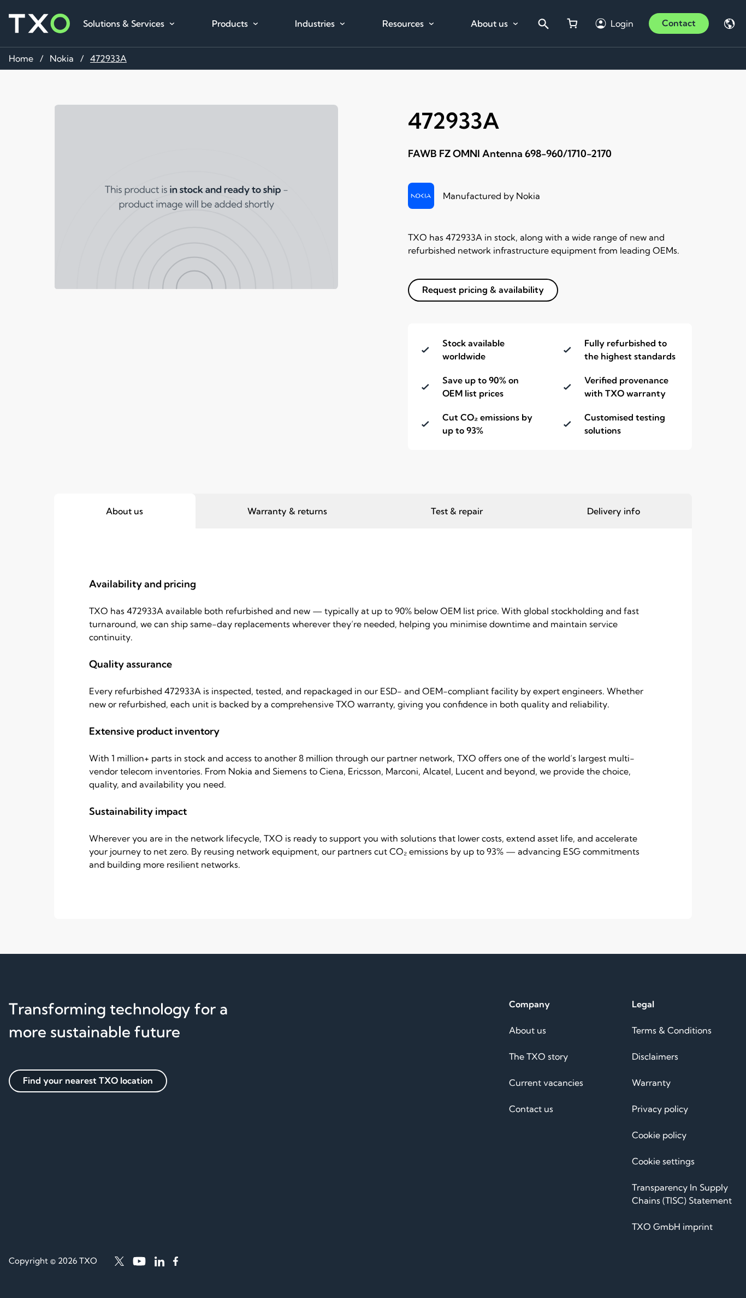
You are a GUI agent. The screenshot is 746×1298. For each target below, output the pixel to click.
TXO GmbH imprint (672, 1226)
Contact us (531, 1108)
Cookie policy (659, 1134)
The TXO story (538, 1056)
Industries (315, 23)
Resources (403, 23)
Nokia (62, 58)
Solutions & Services (123, 23)
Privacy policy (660, 1108)
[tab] (125, 511)
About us (489, 23)
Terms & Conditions (672, 1030)
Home (21, 58)
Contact (679, 22)
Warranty (651, 1082)
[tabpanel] (373, 723)
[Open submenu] (172, 24)
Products (230, 23)
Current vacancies (546, 1082)
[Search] (543, 23)
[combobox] (543, 23)
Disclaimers (655, 1056)
